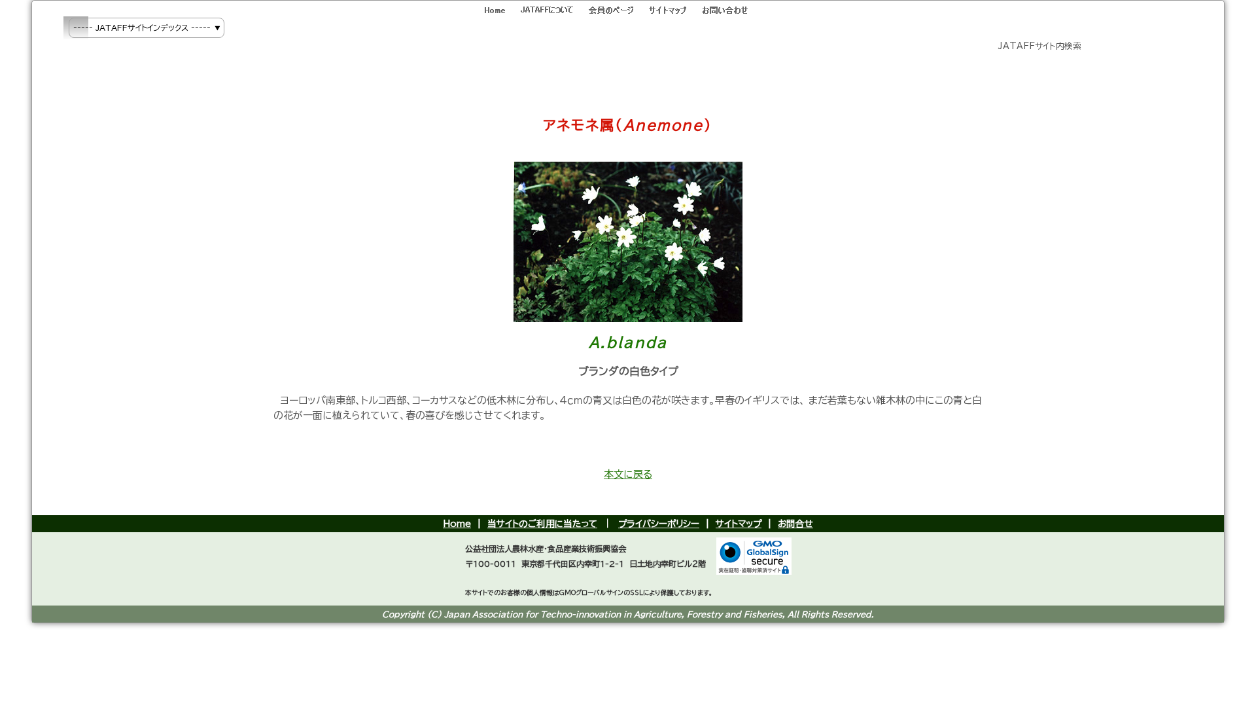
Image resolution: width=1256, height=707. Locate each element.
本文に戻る (628, 474)
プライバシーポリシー (658, 523)
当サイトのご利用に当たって (542, 523)
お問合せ (795, 523)
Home (457, 523)
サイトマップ (738, 523)
